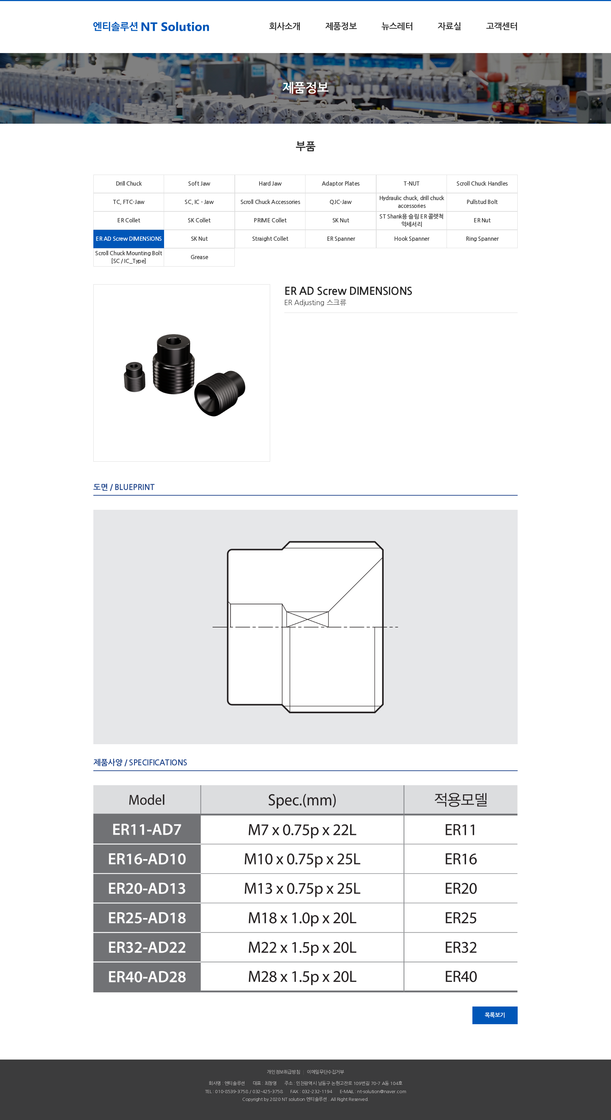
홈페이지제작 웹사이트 (301, 1107)
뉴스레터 (397, 26)
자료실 (449, 26)
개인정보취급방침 (283, 1072)
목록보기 (495, 1015)
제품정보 (341, 26)
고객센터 (502, 26)
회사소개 (285, 26)
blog (326, 1107)
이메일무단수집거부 (325, 1072)
